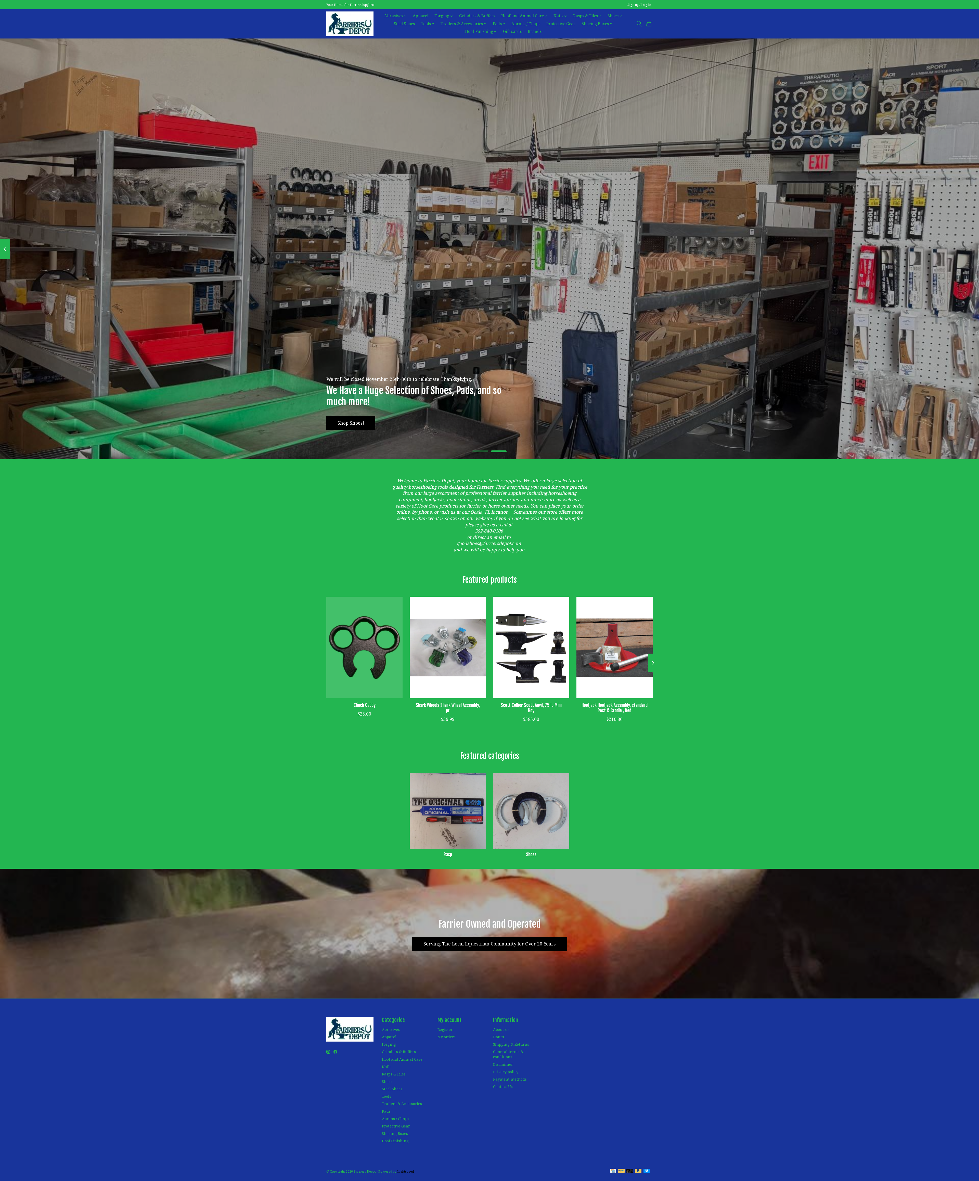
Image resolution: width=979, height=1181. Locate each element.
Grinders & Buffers (477, 16)
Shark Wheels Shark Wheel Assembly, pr (448, 707)
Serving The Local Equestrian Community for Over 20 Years (489, 944)
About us (501, 1029)
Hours (498, 1036)
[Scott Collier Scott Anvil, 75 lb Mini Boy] (531, 647)
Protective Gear (560, 24)
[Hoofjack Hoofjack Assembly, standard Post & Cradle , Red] (614, 647)
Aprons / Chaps (525, 24)
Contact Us (503, 1086)
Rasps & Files (394, 1073)
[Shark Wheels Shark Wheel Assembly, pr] (448, 647)
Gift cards (512, 31)
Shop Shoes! (351, 423)
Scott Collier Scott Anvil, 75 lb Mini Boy (531, 707)
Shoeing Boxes (395, 1133)
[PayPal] (621, 1171)
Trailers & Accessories (402, 1103)
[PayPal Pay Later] (638, 1171)
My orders (446, 1036)
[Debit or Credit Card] (629, 1171)
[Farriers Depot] (349, 23)
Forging (389, 1044)
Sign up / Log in (639, 5)
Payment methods (510, 1079)
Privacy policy (505, 1071)
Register (445, 1029)
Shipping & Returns (511, 1044)
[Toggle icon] (639, 23)
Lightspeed (405, 1171)
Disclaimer (503, 1064)
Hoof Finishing (395, 1140)
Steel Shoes (404, 24)
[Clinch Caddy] (364, 647)
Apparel (420, 16)
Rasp (448, 854)
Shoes (531, 854)
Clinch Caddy (365, 705)
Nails (386, 1066)
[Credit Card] (613, 1171)
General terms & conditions (508, 1054)
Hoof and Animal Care (402, 1059)
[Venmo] (646, 1171)
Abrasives (391, 1029)
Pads (386, 1111)
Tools (386, 1096)
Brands (535, 31)
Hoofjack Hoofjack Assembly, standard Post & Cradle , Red (615, 707)
